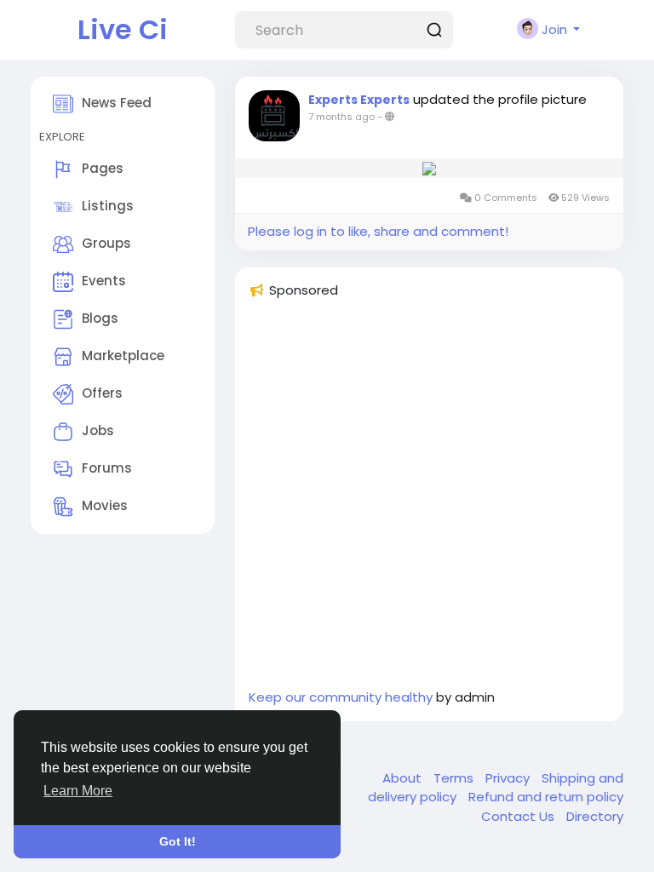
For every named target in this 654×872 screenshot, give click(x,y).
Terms (455, 778)
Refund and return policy (545, 797)
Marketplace (123, 355)
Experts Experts (359, 99)
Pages (102, 168)
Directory (594, 816)
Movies (105, 505)
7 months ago (341, 116)
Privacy (509, 778)
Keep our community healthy (341, 697)
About (403, 778)
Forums (107, 468)
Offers (102, 393)
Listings (108, 206)
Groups (106, 243)
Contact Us (519, 816)
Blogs (100, 318)
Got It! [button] (177, 841)
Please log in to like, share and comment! (378, 231)
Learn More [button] (77, 790)
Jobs (98, 430)
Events (104, 281)
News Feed (117, 103)
